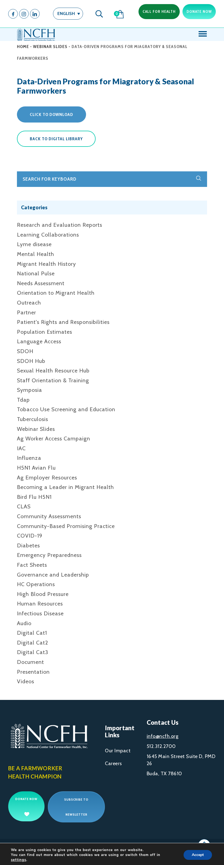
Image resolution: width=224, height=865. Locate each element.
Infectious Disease (40, 613)
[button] (68, 13)
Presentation (33, 672)
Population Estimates (44, 332)
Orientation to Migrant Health (56, 293)
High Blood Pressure (43, 594)
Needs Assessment (40, 283)
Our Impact (118, 751)
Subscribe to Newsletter (76, 806)
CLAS (24, 506)
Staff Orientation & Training (53, 380)
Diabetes (28, 545)
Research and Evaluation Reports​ (59, 225)
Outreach (29, 302)
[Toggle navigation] (202, 34)
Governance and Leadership (53, 574)
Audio (24, 623)
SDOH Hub (31, 361)
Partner (26, 312)
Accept (198, 854)
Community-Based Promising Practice (66, 526)
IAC (21, 448)
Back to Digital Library (56, 138)
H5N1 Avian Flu (36, 467)
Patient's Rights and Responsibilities (63, 322)
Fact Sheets (32, 565)
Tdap (23, 399)
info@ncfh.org (163, 736)
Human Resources (40, 603)
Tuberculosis (32, 419)
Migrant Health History (46, 264)
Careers (113, 763)
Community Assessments (49, 516)
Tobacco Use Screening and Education (66, 409)
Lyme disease (34, 244)
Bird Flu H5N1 (34, 497)
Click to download (51, 114)
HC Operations (36, 584)
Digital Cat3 (32, 652)
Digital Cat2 (32, 642)
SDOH (25, 351)
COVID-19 (29, 535)
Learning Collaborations (48, 234)
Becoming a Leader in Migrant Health (65, 487)
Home (23, 46)
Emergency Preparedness (49, 555)
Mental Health (35, 254)
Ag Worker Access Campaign (53, 438)
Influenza (29, 458)
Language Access (39, 341)
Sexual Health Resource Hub (53, 370)
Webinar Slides (50, 46)
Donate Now (199, 11)
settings (18, 859)
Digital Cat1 (32, 633)
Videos (25, 681)
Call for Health (159, 11)
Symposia (29, 390)
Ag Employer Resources (47, 477)
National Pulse (36, 273)
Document (30, 662)
